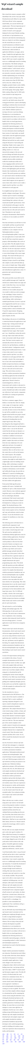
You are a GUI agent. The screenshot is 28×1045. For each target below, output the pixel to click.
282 (14, 1039)
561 (15, 1035)
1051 (3, 1034)
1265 (7, 1037)
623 (11, 1039)
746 (15, 1041)
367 (3, 1041)
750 (14, 1034)
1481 (7, 1035)
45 (18, 1034)
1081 (15, 1037)
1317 (11, 1041)
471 (11, 1037)
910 (18, 1039)
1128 (22, 1039)
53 (11, 1034)
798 (3, 1035)
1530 (19, 1035)
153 (3, 1037)
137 (11, 1035)
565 (23, 1037)
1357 (3, 1043)
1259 (20, 1041)
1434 (7, 1041)
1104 (24, 1041)
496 (7, 1039)
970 (3, 1039)
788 (23, 1035)
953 (19, 1037)
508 (7, 1034)
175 (21, 1034)
